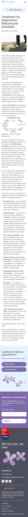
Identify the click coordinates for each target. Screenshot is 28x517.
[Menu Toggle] (24, 2)
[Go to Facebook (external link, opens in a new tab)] (3, 481)
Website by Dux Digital (7, 511)
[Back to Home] (8, 2)
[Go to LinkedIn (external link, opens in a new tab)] (10, 481)
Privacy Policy (5, 508)
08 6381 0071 (7, 474)
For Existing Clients (10, 369)
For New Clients (9, 364)
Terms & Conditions (7, 506)
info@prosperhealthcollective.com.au (14, 477)
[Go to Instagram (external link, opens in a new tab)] (6, 481)
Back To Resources (15, 10)
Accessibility (5, 503)
